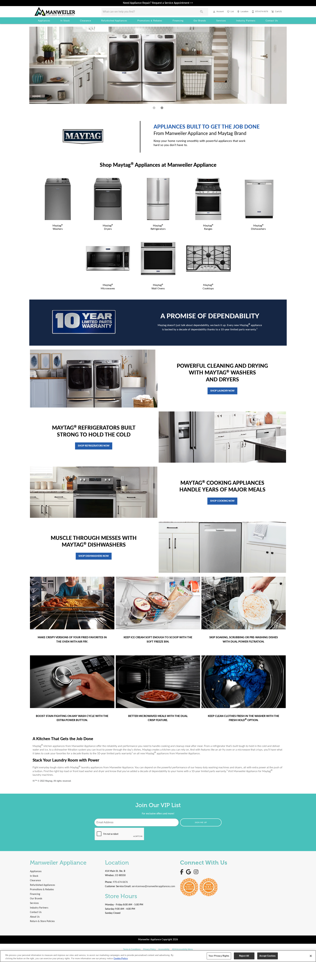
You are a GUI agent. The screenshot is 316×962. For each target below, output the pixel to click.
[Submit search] (201, 12)
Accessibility (163, 949)
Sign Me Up (201, 822)
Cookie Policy (121, 958)
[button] (214, 12)
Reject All (244, 956)
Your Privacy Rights (219, 956)
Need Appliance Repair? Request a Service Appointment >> (158, 3)
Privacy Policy (149, 949)
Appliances (44, 20)
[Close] (310, 956)
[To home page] (63, 12)
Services (221, 20)
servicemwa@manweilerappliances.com (153, 886)
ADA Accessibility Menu (182, 949)
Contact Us (272, 20)
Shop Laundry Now (222, 391)
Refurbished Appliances (114, 20)
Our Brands (200, 20)
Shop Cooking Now (222, 501)
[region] (158, 956)
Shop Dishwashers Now (94, 556)
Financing (178, 20)
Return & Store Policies (42, 921)
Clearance (85, 20)
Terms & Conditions (132, 949)
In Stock (65, 20)
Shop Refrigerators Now (93, 446)
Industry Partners (245, 20)
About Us (35, 917)
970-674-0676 (120, 882)
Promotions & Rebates (149, 20)
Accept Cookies (267, 956)
